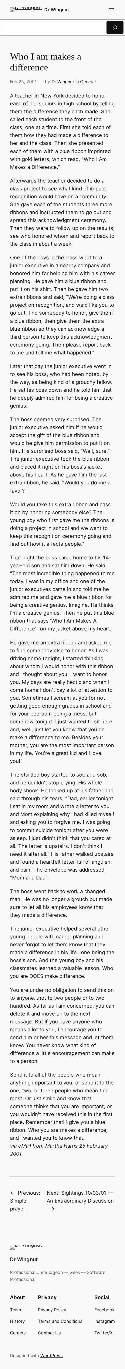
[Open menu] (111, 9)
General (88, 81)
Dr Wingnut (56, 9)
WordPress (51, 1355)
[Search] (114, 27)
